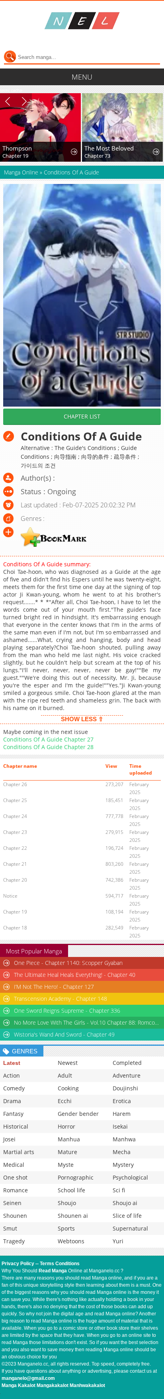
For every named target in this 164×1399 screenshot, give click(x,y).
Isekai (120, 1126)
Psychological (130, 1177)
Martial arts (18, 1152)
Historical (15, 1126)
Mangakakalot (52, 1385)
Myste (66, 1164)
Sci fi (119, 1190)
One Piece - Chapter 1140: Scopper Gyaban (68, 963)
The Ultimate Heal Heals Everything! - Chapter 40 (74, 974)
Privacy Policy (18, 1263)
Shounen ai (73, 1215)
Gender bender (78, 1113)
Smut (10, 1228)
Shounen (15, 1215)
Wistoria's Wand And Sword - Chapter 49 (64, 1034)
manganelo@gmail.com (28, 1378)
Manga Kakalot (18, 1385)
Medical (13, 1164)
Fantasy (13, 1113)
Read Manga (53, 1271)
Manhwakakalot (87, 1385)
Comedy (14, 1088)
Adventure (127, 1075)
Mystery (123, 1164)
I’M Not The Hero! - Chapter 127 (54, 986)
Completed (127, 1062)
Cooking (68, 1088)
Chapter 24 (15, 816)
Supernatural (130, 1228)
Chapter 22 (15, 848)
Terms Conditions (60, 1263)
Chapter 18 (15, 927)
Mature (67, 1152)
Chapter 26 (15, 784)
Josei (9, 1139)
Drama (12, 1101)
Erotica (122, 1101)
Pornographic (76, 1177)
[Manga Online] (82, 21)
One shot (15, 1177)
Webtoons (71, 1241)
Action (11, 1075)
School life (71, 1190)
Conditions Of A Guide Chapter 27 (48, 739)
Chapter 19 (15, 155)
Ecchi (65, 1101)
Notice (10, 895)
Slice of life (127, 1215)
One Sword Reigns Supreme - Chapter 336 (67, 1010)
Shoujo (67, 1203)
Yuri (118, 1241)
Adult (65, 1075)
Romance (15, 1190)
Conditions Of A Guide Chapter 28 (48, 747)
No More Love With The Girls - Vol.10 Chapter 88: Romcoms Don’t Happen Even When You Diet (88, 1022)
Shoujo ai (125, 1203)
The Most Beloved (109, 148)
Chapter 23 (15, 832)
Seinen (12, 1203)
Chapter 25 (15, 800)
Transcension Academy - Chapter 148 (60, 998)
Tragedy (14, 1241)
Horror (66, 1126)
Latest (11, 1063)
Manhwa (124, 1139)
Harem (122, 1113)
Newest (68, 1062)
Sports (66, 1228)
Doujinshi (125, 1088)
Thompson (17, 148)
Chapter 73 (97, 155)
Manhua (69, 1139)
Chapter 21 (15, 864)
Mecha (122, 1152)
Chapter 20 (15, 880)
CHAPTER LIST (82, 416)
